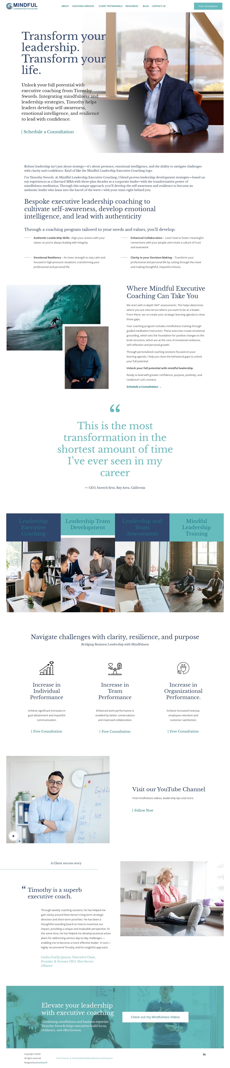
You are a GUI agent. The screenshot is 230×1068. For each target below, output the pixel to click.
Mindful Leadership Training (196, 527)
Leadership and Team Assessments (142, 527)
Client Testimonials (111, 6)
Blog (146, 6)
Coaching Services (83, 6)
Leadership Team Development (88, 524)
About (65, 6)
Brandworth (41, 1062)
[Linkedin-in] (204, 1054)
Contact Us (159, 6)
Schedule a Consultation (142, 386)
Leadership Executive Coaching (33, 527)
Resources (132, 6)
